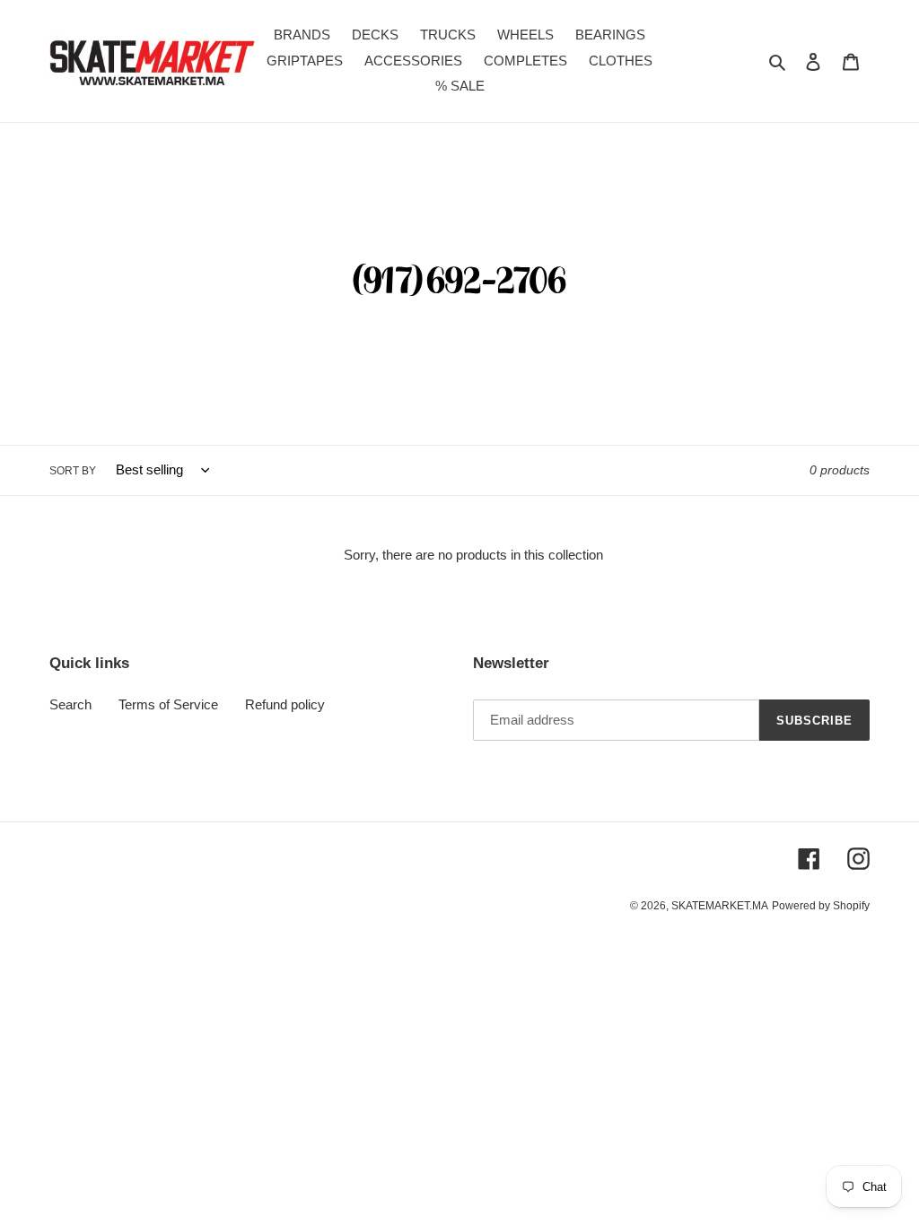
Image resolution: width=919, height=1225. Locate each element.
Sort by (72, 471)
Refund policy (285, 704)
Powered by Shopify (821, 905)
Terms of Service (168, 704)
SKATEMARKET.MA (719, 905)
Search (70, 704)
